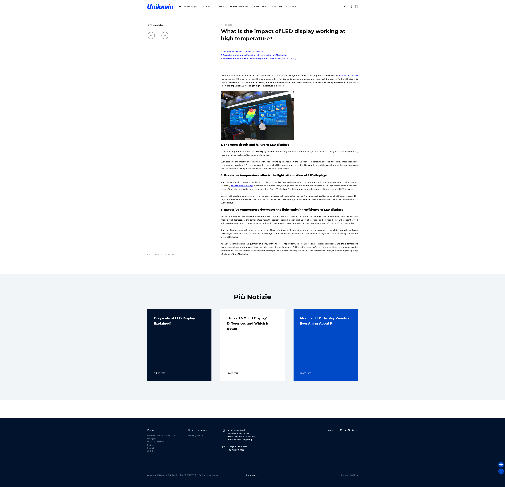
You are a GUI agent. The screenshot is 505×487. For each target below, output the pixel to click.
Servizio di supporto (239, 6)
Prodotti (206, 6)
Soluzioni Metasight (188, 6)
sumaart (215, 475)
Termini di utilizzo (349, 475)
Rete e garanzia (195, 435)
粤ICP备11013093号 (188, 475)
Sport (150, 445)
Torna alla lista (157, 25)
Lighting (151, 451)
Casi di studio (220, 6)
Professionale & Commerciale (161, 435)
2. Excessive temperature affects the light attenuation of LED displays (254, 55)
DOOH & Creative (155, 442)
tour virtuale (276, 6)
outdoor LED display (348, 75)
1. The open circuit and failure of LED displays (242, 51)
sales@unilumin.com (237, 447)
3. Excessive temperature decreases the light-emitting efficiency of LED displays (259, 58)
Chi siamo (291, 6)
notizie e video (260, 6)
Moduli (150, 448)
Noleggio (151, 438)
